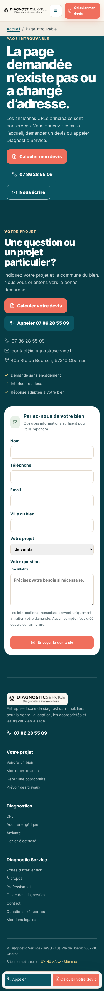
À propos (14, 878)
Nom (14, 440)
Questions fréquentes (26, 911)
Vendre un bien (20, 762)
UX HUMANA (51, 961)
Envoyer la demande (55, 642)
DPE (10, 816)
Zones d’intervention (24, 870)
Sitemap (70, 961)
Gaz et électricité (21, 841)
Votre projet (22, 538)
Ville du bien (22, 514)
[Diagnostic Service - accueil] (25, 11)
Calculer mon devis (85, 10)
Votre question (25, 565)
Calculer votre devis (39, 305)
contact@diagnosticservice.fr (42, 350)
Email (15, 489)
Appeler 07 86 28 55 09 (43, 323)
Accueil (13, 28)
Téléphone (20, 465)
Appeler (18, 979)
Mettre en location (23, 770)
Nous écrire (32, 192)
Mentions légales (21, 919)
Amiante (14, 833)
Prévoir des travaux (23, 787)
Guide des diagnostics (26, 895)
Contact (14, 903)
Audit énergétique (22, 824)
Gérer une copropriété (26, 779)
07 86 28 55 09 (36, 174)
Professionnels (19, 886)
